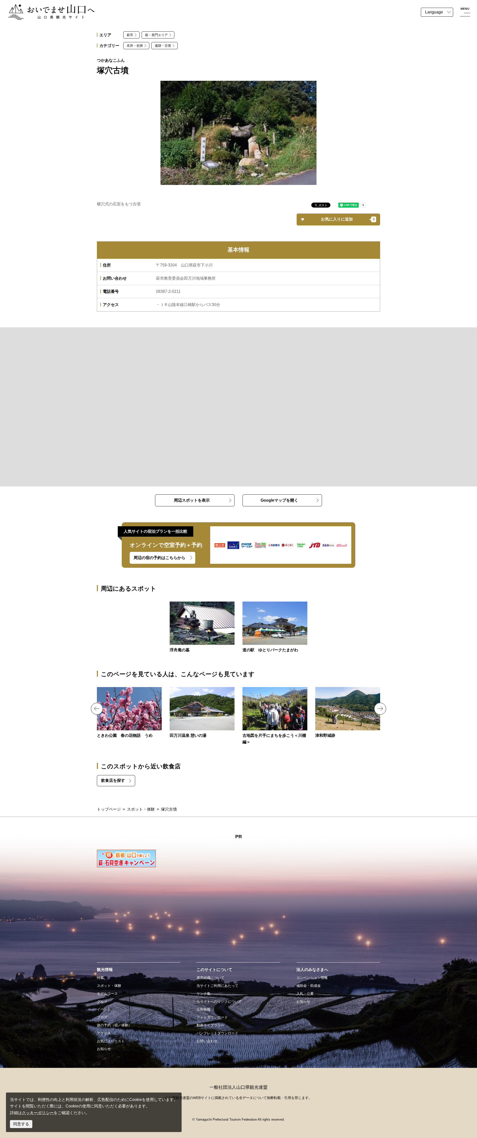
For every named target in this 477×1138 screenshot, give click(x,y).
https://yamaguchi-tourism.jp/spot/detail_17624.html (274, 716)
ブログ (102, 1017)
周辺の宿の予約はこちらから (159, 558)
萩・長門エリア (156, 35)
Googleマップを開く (279, 500)
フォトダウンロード (212, 1017)
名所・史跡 (135, 45)
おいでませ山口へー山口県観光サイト (42, 7)
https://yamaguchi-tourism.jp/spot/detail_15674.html (202, 627)
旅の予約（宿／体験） (114, 1025)
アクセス (104, 1033)
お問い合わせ (207, 1041)
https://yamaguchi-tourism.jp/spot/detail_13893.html (274, 627)
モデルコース (107, 994)
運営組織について (210, 978)
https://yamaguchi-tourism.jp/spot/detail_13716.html (347, 713)
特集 (100, 978)
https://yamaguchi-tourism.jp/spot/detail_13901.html (202, 713)
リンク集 (203, 994)
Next (380, 709)
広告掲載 (203, 1009)
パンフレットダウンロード (217, 1033)
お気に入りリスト (111, 1041)
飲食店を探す (113, 780)
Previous (97, 709)
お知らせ (104, 1049)
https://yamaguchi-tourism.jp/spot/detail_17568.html (129, 713)
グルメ (102, 1002)
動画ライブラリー (210, 1025)
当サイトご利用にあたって (217, 986)
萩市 (130, 35)
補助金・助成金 (308, 986)
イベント (104, 1009)
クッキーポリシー (38, 1113)
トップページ (109, 809)
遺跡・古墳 (163, 45)
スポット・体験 (141, 809)
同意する (21, 1124)
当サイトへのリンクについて (219, 1002)
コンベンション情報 (312, 978)
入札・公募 (305, 994)
